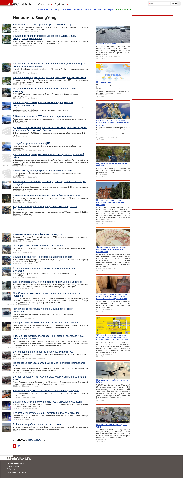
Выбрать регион (13, 469)
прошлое (34, 439)
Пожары (108, 9)
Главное (43, 9)
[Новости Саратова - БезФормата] (16, 3)
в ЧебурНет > (123, 9)
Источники (66, 9)
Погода (78, 9)
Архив (53, 9)
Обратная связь (13, 467)
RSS (26, 472)
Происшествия (93, 9)
